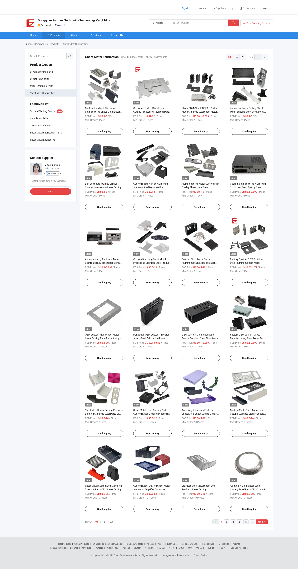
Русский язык (112, 547)
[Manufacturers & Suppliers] (47, 7)
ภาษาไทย (200, 547)
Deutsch (137, 547)
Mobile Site (224, 543)
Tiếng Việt (222, 547)
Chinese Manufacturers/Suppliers (107, 543)
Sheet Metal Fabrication (42, 93)
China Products (81, 543)
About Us (75, 35)
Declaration (184, 555)
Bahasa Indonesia (239, 547)
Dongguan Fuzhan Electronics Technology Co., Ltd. (73, 20)
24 (96, 522)
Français (99, 547)
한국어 (171, 547)
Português (86, 547)
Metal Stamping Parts (41, 86)
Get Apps (247, 8)
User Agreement (168, 555)
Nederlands (150, 547)
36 (104, 522)
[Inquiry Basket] (233, 8)
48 (111, 522)
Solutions (96, 35)
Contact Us (117, 35)
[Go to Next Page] (264, 57)
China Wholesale (135, 543)
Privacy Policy (200, 555)
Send (50, 191)
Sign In (185, 8)
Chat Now (54, 173)
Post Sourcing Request (258, 23)
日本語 (181, 547)
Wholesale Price (153, 543)
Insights (236, 543)
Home (33, 35)
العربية (162, 547)
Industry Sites (171, 543)
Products (55, 35)
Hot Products (64, 543)
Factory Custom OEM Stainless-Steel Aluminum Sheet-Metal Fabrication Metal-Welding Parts (247, 262)
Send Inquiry (104, 131)
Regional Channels (189, 543)
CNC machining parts (41, 71)
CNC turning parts (39, 78)
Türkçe (211, 547)
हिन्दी (190, 547)
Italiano (126, 547)
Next (260, 521)
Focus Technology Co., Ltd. (126, 555)
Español (74, 547)
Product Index (208, 543)
